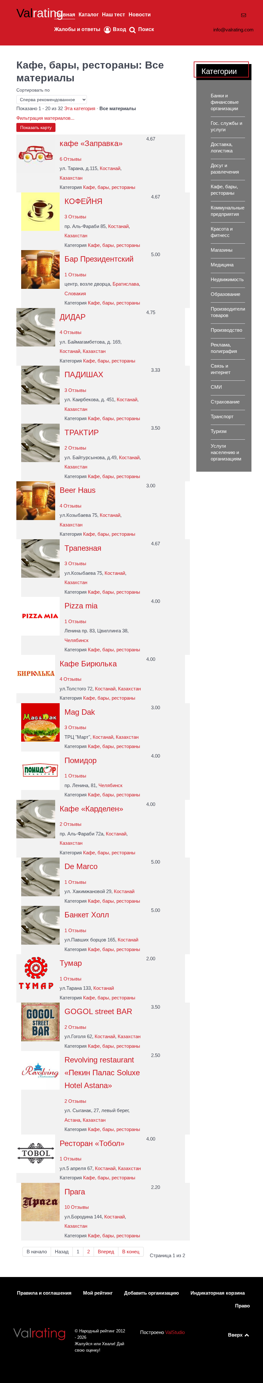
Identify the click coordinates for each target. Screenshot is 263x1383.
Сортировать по (33, 90)
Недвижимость (227, 279)
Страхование (225, 401)
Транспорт (222, 416)
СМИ (216, 387)
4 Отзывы (70, 332)
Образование (225, 294)
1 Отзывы (75, 274)
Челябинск (76, 640)
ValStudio (175, 1332)
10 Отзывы (76, 1207)
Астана (72, 1120)
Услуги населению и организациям (226, 452)
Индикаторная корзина (218, 1293)
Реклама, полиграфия (224, 348)
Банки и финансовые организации (225, 102)
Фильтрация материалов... (45, 118)
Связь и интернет (221, 369)
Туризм (218, 431)
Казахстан (71, 178)
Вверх (236, 1335)
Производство (226, 330)
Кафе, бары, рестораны (109, 187)
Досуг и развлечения (225, 169)
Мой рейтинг (98, 1293)
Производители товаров (228, 312)
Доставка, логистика (222, 147)
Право (242, 1305)
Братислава (126, 284)
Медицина (222, 264)
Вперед (106, 1251)
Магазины (222, 250)
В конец (131, 1251)
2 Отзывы (75, 448)
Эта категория (79, 108)
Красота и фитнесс (222, 232)
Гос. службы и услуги (226, 126)
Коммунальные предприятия (227, 211)
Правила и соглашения (44, 1293)
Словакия (75, 293)
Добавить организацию (151, 1293)
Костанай (110, 168)
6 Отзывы (70, 159)
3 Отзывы (75, 216)
